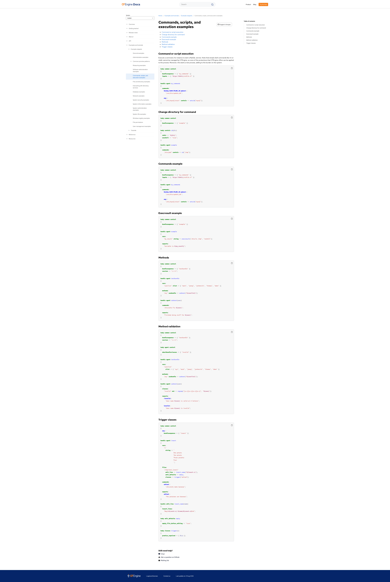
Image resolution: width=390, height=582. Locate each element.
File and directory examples (141, 82)
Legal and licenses (152, 576)
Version (128, 15)
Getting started (133, 28)
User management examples (142, 126)
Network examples (138, 96)
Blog (254, 4)
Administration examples (140, 57)
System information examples (142, 104)
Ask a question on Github (170, 557)
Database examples (139, 92)
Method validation (252, 40)
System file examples (139, 114)
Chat (163, 554)
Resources (132, 139)
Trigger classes (251, 43)
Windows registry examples (141, 118)
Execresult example (252, 34)
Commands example (252, 31)
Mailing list (165, 560)
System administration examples (140, 109)
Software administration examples (140, 70)
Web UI (131, 37)
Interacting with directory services (141, 87)
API (130, 41)
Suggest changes (225, 24)
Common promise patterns (141, 61)
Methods (249, 37)
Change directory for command (256, 28)
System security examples (141, 100)
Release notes (133, 33)
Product (248, 4)
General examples (138, 53)
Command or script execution (255, 25)
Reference (132, 134)
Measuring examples (139, 65)
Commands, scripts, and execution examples (140, 77)
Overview (132, 24)
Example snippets (136, 49)
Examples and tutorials (136, 45)
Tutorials (133, 130)
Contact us (166, 576)
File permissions (138, 122)
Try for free (263, 4)
